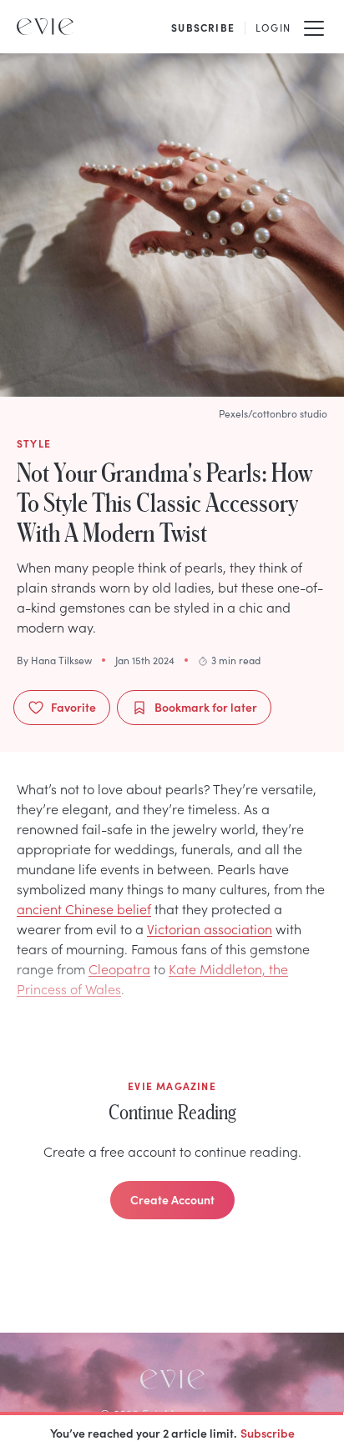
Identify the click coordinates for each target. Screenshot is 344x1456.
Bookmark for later (205, 706)
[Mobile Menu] (314, 27)
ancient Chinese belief (84, 908)
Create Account (172, 1199)
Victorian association (209, 928)
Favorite (73, 706)
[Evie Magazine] (45, 26)
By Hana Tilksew (54, 660)
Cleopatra (119, 968)
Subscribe (267, 1432)
